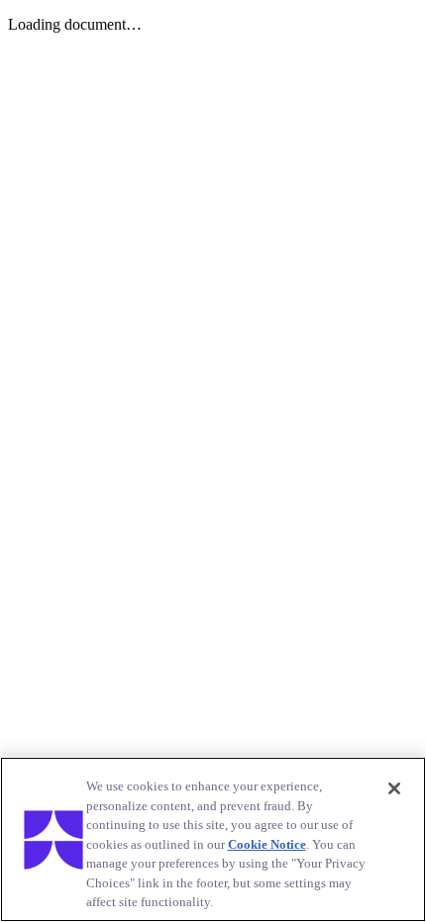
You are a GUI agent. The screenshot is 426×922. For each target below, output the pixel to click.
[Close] (394, 788)
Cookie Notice (267, 844)
